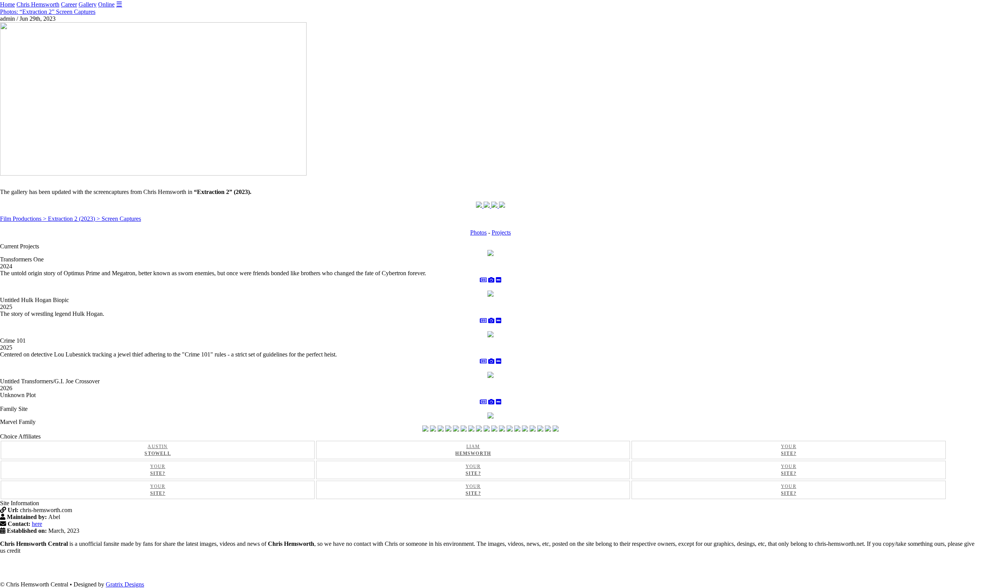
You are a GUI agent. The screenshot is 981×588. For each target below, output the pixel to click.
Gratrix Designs (125, 584)
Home (7, 4)
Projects (501, 232)
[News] (483, 280)
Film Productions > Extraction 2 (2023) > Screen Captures (70, 218)
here (37, 524)
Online (106, 4)
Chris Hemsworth (37, 4)
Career (69, 4)
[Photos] (491, 280)
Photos (478, 232)
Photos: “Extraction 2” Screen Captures (47, 11)
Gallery (88, 4)
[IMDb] (498, 280)
